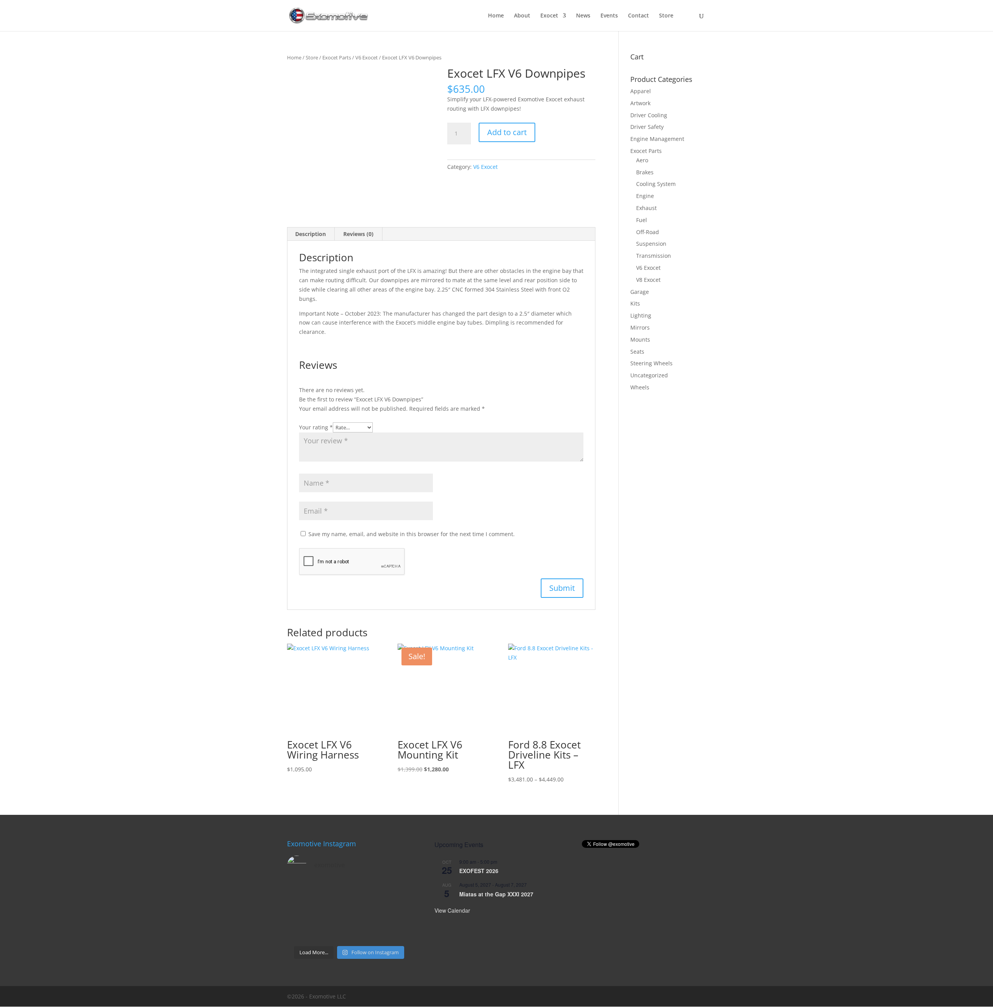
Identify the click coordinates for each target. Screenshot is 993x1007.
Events (609, 16)
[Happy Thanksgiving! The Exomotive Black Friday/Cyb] (333, 931)
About (522, 16)
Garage (639, 291)
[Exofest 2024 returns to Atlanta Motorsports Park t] (397, 931)
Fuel (641, 220)
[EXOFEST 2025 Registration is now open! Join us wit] (365, 912)
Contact (638, 16)
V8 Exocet (648, 279)
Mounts (640, 339)
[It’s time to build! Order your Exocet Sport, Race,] (365, 892)
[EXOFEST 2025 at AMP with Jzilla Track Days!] (397, 892)
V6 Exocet (366, 57)
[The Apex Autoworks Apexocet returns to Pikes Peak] (301, 892)
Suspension (651, 243)
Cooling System (656, 184)
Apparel (640, 91)
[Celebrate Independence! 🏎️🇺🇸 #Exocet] (333, 912)
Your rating (316, 427)
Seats (637, 351)
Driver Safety (647, 126)
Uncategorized (649, 375)
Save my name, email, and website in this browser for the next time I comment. (411, 534)
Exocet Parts (336, 57)
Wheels (639, 387)
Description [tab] (310, 234)
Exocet (549, 16)
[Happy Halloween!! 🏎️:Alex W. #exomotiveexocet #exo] (365, 931)
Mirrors (640, 327)
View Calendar (452, 910)
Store (666, 16)
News (583, 16)
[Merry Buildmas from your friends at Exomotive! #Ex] (397, 912)
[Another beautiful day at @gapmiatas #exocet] (301, 912)
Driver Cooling (648, 115)
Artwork (640, 103)
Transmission (653, 255)
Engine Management (657, 138)
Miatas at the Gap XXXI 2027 (496, 894)
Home (496, 16)
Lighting (640, 315)
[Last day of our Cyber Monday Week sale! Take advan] (301, 931)
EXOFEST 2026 (478, 871)
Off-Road (647, 232)
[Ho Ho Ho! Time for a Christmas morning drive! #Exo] (333, 892)
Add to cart (507, 132)
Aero (642, 160)
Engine (645, 196)
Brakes (645, 172)
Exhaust (646, 208)
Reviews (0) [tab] (358, 234)
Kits (635, 303)
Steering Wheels (651, 363)
